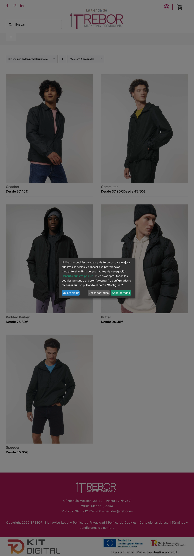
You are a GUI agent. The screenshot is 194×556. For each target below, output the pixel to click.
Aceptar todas (121, 293)
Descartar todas (99, 293)
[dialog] (97, 278)
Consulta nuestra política (77, 276)
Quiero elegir (71, 293)
